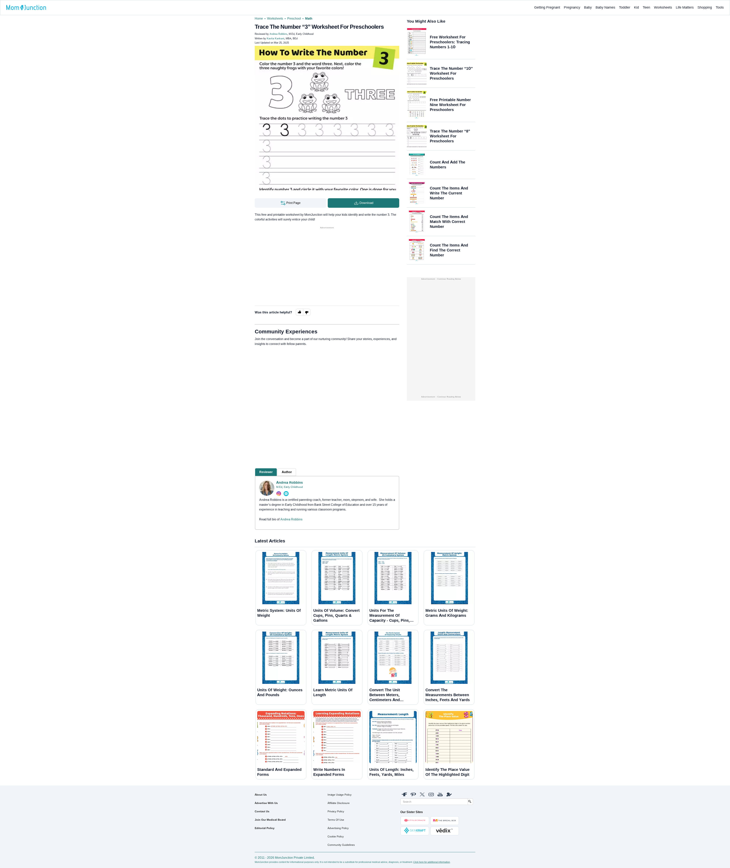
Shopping (704, 7)
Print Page (293, 203)
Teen (646, 7)
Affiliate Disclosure (339, 803)
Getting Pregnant (547, 7)
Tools (720, 7)
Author (287, 472)
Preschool (294, 18)
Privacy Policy (336, 811)
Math (308, 18)
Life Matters (685, 7)
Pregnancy (572, 7)
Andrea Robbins (289, 482)
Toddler (624, 7)
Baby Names (605, 7)
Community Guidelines (341, 844)
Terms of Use (336, 819)
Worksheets (663, 7)
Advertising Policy (338, 828)
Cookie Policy (336, 836)
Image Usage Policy (340, 794)
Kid (636, 7)
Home (259, 18)
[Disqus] (327, 400)
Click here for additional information (431, 862)
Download (366, 203)
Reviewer (266, 472)
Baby (588, 7)
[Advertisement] (327, 256)
